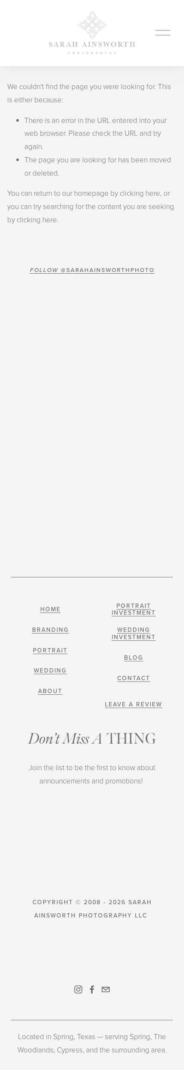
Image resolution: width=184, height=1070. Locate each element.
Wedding (50, 670)
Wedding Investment (134, 633)
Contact (133, 678)
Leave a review (133, 704)
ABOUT (50, 691)
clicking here (140, 193)
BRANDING (50, 630)
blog (133, 657)
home (50, 609)
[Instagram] (78, 989)
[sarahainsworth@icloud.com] (105, 989)
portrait (50, 650)
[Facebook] (92, 989)
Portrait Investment (134, 609)
